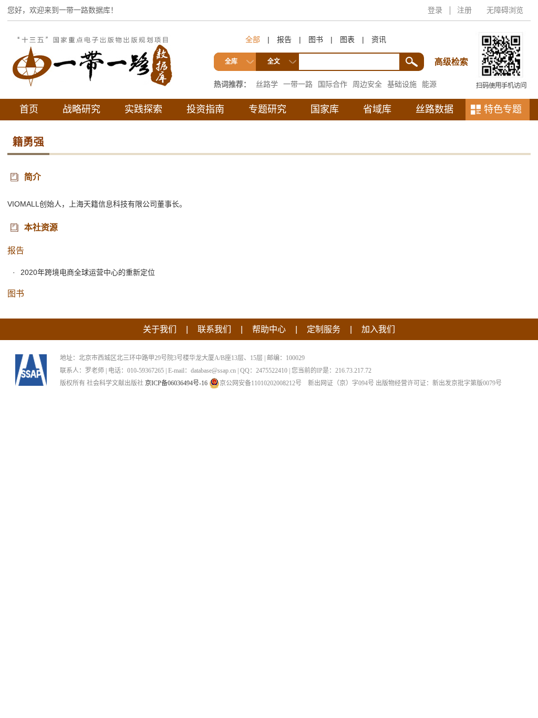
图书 (315, 39)
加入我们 (378, 329)
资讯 (378, 39)
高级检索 (452, 42)
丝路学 (267, 84)
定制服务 (323, 329)
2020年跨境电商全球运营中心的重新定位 (87, 272)
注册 (464, 10)
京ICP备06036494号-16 (176, 383)
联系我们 (214, 329)
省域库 (377, 109)
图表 (347, 39)
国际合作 (332, 84)
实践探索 (143, 109)
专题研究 (267, 109)
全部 (252, 39)
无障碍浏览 (505, 10)
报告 (284, 39)
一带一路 (298, 84)
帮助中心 (269, 329)
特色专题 (503, 109)
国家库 (325, 109)
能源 (429, 84)
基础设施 (402, 84)
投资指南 (205, 109)
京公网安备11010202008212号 (261, 383)
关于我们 (160, 329)
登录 (435, 10)
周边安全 (367, 84)
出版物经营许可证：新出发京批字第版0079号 (439, 383)
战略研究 (81, 109)
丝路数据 (434, 109)
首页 (28, 109)
